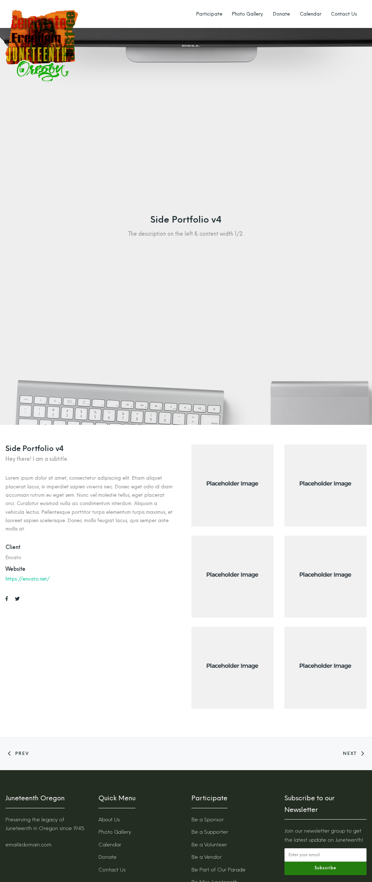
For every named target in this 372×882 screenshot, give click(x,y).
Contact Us (344, 14)
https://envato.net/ (27, 579)
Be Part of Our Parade (218, 870)
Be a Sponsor (207, 820)
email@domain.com (28, 845)
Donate (281, 14)
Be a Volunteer (209, 845)
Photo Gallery (247, 14)
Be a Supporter (209, 832)
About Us (109, 820)
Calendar (311, 14)
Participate (209, 14)
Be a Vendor (206, 857)
